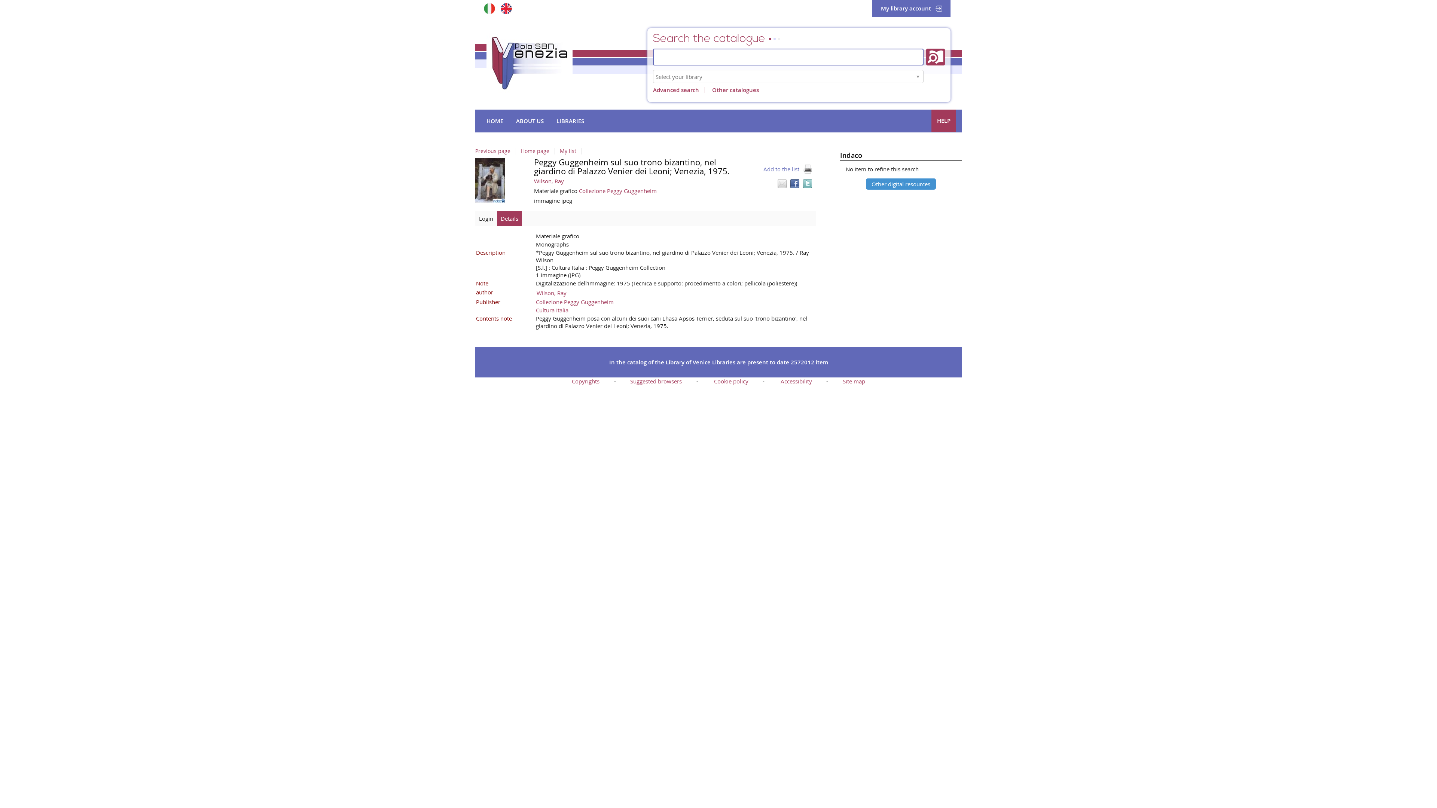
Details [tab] (509, 218)
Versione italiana (489, 8)
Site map (854, 381)
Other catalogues (735, 90)
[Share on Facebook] (794, 183)
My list (568, 151)
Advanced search (676, 90)
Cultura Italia (552, 310)
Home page (535, 151)
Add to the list (781, 169)
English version (506, 8)
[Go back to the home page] (529, 63)
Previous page (492, 151)
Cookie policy (731, 381)
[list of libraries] (918, 76)
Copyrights (585, 381)
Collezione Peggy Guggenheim (618, 191)
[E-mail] (782, 183)
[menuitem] (495, 121)
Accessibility (796, 381)
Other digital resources (901, 184)
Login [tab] (486, 218)
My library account (906, 8)
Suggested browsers (656, 381)
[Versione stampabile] (807, 169)
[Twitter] (807, 183)
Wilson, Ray (549, 181)
